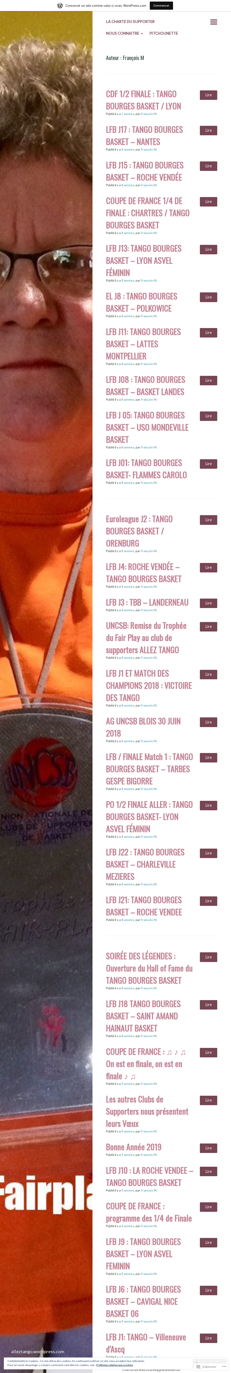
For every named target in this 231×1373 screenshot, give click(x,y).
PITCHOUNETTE (164, 33)
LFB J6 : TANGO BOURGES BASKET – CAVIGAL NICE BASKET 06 (143, 1301)
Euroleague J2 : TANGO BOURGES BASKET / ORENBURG (139, 530)
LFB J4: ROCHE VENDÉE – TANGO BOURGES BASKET (144, 572)
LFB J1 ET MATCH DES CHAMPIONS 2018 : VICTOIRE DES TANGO (149, 685)
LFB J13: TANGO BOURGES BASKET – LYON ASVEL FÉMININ (144, 260)
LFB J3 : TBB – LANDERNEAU (147, 602)
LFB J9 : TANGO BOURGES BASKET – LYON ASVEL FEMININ (143, 1253)
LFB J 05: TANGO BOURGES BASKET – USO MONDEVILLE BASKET (147, 427)
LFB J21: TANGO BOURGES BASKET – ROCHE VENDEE (144, 905)
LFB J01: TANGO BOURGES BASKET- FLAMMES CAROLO (146, 468)
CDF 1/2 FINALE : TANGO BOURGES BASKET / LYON (143, 99)
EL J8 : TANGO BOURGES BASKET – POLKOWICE (141, 302)
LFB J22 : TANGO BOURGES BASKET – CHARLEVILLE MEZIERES (145, 864)
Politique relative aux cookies (114, 1365)
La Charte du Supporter (130, 21)
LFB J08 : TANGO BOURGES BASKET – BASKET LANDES (145, 385)
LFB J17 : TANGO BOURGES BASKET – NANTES (144, 135)
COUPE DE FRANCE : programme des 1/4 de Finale (149, 1212)
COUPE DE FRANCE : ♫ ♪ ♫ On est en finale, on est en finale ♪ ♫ (146, 1063)
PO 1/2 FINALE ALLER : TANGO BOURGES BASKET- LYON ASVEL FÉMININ (149, 816)
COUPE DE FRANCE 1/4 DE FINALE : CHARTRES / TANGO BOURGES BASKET (148, 212)
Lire (209, 95)
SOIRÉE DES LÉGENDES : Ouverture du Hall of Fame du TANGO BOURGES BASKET (149, 968)
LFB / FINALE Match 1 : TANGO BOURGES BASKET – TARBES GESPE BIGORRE (149, 768)
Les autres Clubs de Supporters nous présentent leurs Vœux (147, 1111)
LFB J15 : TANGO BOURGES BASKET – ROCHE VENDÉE (145, 171)
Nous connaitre (122, 33)
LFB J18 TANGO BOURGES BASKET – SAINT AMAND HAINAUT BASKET (143, 1015)
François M (149, 114)
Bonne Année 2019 (134, 1147)
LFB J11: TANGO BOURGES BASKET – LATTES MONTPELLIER (143, 343)
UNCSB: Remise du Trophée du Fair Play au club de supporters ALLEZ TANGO (146, 637)
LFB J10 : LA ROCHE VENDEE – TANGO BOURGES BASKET (149, 1176)
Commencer (161, 5)
